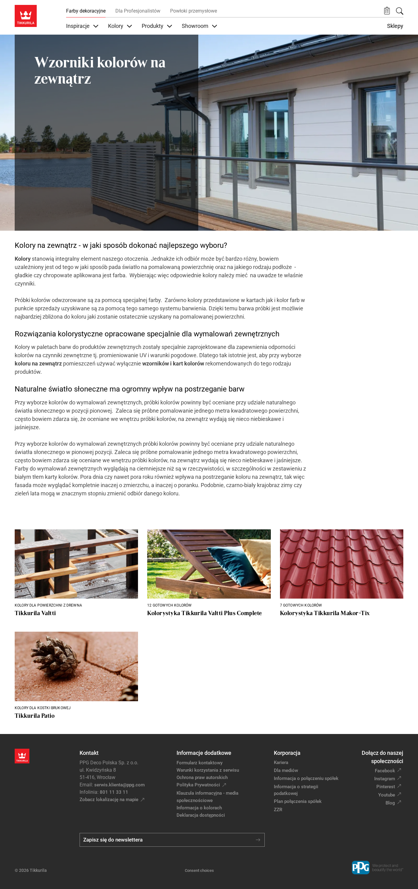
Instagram (384, 778)
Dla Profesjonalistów (137, 11)
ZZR (278, 809)
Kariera (281, 762)
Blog (390, 803)
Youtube (386, 795)
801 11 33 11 (114, 792)
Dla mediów (286, 770)
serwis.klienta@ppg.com (119, 785)
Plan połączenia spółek (298, 801)
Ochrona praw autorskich (202, 777)
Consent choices (199, 870)
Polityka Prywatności (198, 785)
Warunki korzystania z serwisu (208, 770)
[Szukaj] (399, 11)
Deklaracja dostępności (201, 815)
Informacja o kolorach (199, 808)
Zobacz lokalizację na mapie (109, 799)
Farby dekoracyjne (86, 11)
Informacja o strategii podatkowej (296, 790)
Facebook (385, 771)
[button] (387, 11)
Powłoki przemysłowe (193, 11)
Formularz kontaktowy (199, 763)
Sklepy (395, 26)
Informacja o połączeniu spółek (306, 778)
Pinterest (385, 786)
